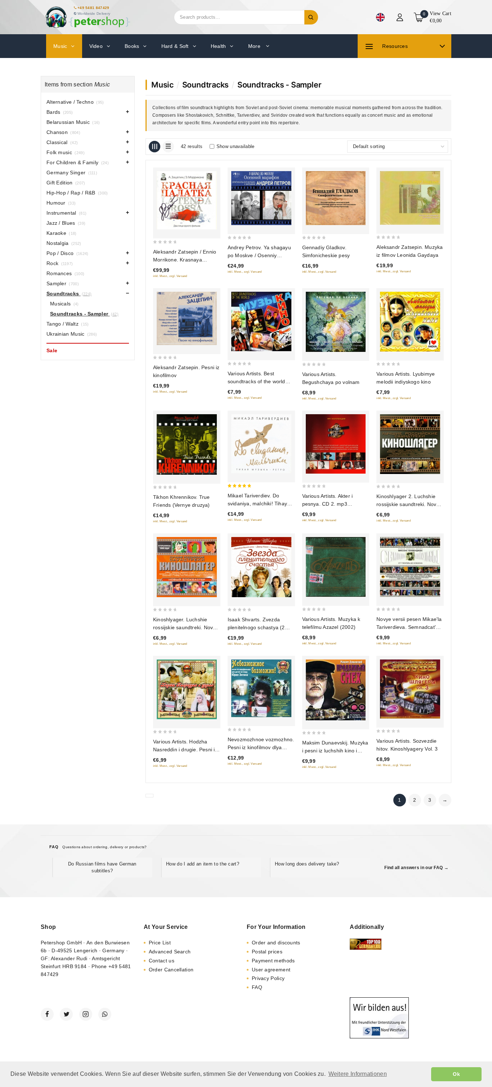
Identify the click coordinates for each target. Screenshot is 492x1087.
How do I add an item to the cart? (202, 864)
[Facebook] (47, 1014)
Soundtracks (205, 84)
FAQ (257, 987)
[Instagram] (85, 1014)
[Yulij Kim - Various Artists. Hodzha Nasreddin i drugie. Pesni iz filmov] (187, 689)
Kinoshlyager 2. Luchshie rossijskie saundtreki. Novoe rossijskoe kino (409, 504)
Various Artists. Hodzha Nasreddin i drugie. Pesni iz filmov (185, 749)
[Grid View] (154, 146)
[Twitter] (66, 1014)
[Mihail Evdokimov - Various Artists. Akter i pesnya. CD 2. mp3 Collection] (336, 444)
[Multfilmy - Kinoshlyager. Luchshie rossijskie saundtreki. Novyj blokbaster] (187, 567)
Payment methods (273, 960)
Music (162, 84)
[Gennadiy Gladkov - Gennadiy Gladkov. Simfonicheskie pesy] (336, 198)
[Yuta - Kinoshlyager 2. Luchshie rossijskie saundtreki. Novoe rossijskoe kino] (410, 444)
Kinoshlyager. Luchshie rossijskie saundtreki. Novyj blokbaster (185, 627)
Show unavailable (235, 146)
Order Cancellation (171, 969)
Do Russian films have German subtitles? (102, 867)
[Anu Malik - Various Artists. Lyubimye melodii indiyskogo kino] (410, 322)
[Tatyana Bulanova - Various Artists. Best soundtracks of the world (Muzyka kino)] (261, 321)
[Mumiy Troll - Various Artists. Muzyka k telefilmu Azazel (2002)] (336, 567)
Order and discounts (276, 942)
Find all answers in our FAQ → (416, 867)
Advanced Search (170, 951)
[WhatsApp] (104, 1014)
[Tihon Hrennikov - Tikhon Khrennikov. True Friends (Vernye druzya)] (187, 444)
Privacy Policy (268, 978)
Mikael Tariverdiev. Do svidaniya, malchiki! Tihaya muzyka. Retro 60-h (259, 503)
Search (311, 17)
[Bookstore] (87, 17)
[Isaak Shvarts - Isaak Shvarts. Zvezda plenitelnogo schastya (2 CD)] (261, 567)
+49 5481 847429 (93, 8)
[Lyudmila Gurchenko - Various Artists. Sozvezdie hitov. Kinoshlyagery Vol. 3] (410, 689)
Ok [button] (456, 1074)
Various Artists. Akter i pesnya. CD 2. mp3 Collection (327, 504)
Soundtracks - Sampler (279, 84)
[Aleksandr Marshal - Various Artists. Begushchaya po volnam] (336, 322)
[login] (400, 17)
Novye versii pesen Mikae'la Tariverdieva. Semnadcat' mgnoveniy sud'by (409, 627)
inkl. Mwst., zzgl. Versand (170, 276)
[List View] (168, 146)
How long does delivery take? (307, 864)
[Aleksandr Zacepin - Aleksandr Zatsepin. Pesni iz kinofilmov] (187, 318)
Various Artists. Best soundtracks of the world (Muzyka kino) (256, 381)
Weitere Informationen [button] (357, 1074)
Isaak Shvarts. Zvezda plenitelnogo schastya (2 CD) (256, 627)
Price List (160, 942)
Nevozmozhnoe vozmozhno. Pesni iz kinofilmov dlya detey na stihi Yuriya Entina (261, 747)
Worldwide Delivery (93, 13)
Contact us (161, 960)
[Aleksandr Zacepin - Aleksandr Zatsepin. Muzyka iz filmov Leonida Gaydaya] (410, 198)
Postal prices (267, 951)
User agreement (271, 969)
